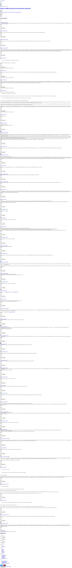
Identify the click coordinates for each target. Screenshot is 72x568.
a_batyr (1, 290)
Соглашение (3, 557)
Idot (0, 385)
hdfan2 (1, 146)
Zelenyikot (1, 6)
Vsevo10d (1, 326)
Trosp (1, 70)
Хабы (2, 550)
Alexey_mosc (2, 335)
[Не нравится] (1, 27)
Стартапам (3, 563)
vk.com (3, 535)
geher (1, 199)
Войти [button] (1, 4)
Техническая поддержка (8, 566)
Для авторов (3, 555)
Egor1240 (1, 360)
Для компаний (3, 556)
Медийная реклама (4, 561)
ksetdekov (1, 30)
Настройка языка (2, 566)
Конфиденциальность (4, 558)
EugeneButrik (2, 132)
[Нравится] (1, 24)
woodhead (1, 245)
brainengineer (2, 181)
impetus (1, 429)
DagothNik (1, 22)
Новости (3, 549)
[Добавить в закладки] (3, 28)
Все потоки (3, 0)
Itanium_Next (2, 411)
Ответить (2, 28)
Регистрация (3, 546)
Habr (4, 567)
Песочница (3, 552)
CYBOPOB (1, 273)
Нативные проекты (4, 562)
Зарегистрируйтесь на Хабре (4, 531)
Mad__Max (1, 308)
